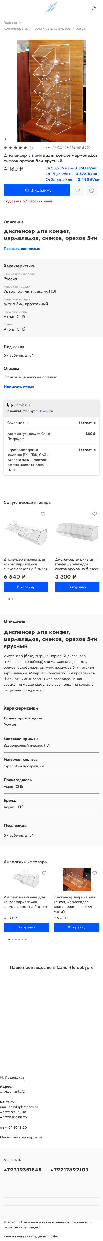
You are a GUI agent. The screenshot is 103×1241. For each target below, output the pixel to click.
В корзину (25, 587)
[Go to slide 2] (9, 139)
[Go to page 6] (26, 939)
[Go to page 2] (12, 599)
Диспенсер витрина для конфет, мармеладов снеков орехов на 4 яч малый (74, 904)
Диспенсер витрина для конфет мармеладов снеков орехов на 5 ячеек (77, 564)
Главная (10, 22)
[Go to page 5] (22, 939)
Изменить (45, 411)
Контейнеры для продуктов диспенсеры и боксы (45, 28)
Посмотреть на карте (18, 1137)
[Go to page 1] (9, 599)
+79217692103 (69, 1169)
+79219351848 (22, 1169)
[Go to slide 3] (12, 139)
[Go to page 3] (16, 939)
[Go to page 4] (19, 939)
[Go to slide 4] (15, 139)
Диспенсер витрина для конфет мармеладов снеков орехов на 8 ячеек (25, 564)
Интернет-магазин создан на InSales (31, 1236)
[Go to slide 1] (5, 139)
